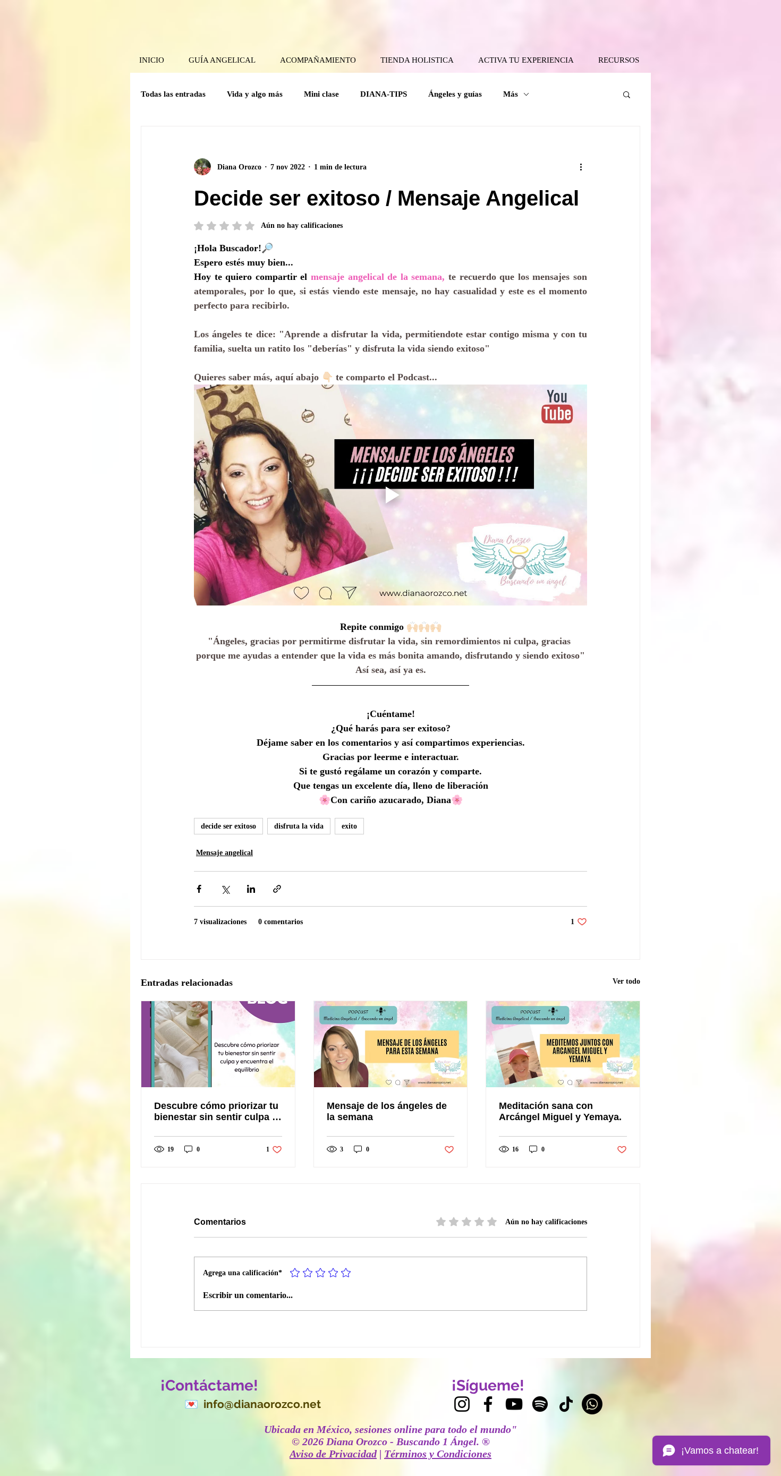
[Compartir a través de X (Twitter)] (225, 889)
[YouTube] (514, 1404)
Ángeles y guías (455, 94)
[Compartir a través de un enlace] (277, 889)
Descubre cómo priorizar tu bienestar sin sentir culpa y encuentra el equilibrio (216, 1111)
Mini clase (321, 94)
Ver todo (626, 981)
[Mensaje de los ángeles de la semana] (391, 1044)
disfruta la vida (299, 826)
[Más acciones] (580, 166)
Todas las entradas (173, 94)
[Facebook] (488, 1404)
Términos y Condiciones (437, 1454)
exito (349, 826)
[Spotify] (540, 1404)
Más (510, 94)
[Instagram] (462, 1404)
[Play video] (390, 495)
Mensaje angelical (224, 853)
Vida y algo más (255, 94)
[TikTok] (566, 1404)
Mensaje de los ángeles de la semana (387, 1111)
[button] (627, 94)
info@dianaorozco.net (262, 1404)
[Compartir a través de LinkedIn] (251, 889)
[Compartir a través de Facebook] (199, 889)
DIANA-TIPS (383, 94)
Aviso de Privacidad (333, 1454)
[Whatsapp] (592, 1404)
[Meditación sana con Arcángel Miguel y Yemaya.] (563, 1044)
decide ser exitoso (228, 826)
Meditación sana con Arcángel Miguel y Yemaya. (560, 1111)
